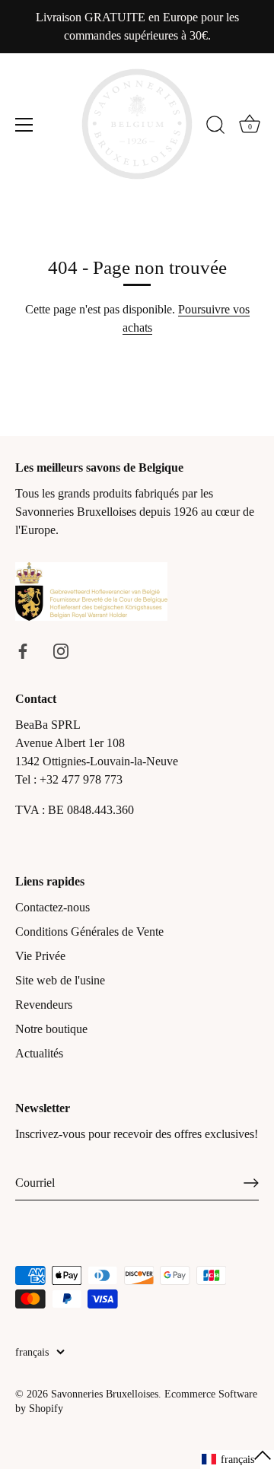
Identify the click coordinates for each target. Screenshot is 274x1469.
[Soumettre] (251, 1183)
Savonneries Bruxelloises (104, 1394)
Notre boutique (51, 1028)
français (32, 1352)
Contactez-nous (52, 907)
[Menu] (24, 124)
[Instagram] (60, 650)
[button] (237, 1459)
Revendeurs (43, 1004)
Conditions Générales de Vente (89, 931)
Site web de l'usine (60, 980)
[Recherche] (215, 127)
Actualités (39, 1053)
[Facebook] (22, 650)
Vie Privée (40, 955)
